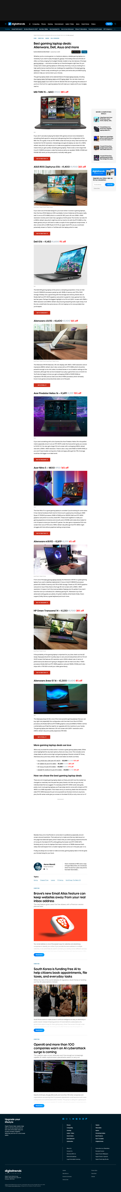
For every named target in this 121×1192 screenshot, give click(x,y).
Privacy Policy (97, 188)
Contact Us (69, 1151)
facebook (44, 869)
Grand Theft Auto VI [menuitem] (17, 29)
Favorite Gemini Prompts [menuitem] (95, 29)
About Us (69, 1148)
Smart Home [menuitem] (85, 24)
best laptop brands (72, 77)
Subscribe (109, 184)
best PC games (59, 58)
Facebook (63, 1119)
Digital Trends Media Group (14, 1186)
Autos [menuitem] (77, 24)
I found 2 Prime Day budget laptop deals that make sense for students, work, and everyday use (106, 149)
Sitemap (93, 1176)
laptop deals (41, 81)
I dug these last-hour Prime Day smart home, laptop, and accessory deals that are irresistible (106, 121)
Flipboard (86, 1119)
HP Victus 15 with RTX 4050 (46, 767)
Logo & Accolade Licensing (73, 1159)
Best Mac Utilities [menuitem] (43, 29)
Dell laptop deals (50, 79)
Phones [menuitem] (43, 24)
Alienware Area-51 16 (43, 719)
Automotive (70, 1141)
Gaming (36, 880)
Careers (64, 1170)
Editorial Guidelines (71, 1156)
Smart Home (70, 1136)
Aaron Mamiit (38, 52)
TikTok (76, 1119)
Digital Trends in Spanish (102, 1156)
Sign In (109, 24)
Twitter (70, 1119)
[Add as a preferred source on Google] (76, 51)
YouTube (73, 1119)
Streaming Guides (100, 1133)
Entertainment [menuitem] (59, 24)
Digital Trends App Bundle (102, 1159)
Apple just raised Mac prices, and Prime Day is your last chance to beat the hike (106, 139)
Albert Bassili (46, 52)
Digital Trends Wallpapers (102, 1153)
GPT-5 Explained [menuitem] (107, 29)
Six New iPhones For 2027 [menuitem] (31, 29)
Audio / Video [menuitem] (70, 24)
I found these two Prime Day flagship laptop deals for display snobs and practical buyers (106, 130)
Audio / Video (70, 1133)
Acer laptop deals (39, 79)
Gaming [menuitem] (50, 24)
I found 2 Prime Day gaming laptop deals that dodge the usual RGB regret (106, 158)
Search (115, 24)
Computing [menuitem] (35, 24)
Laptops (53, 880)
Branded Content (100, 1151)
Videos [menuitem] (93, 24)
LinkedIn (83, 1119)
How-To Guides (100, 1139)
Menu (6, 24)
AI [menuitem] (29, 24)
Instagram (66, 1119)
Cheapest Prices (44, 880)
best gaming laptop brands (52, 580)
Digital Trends (13, 26)
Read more (39, 955)
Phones (69, 1125)
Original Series (99, 1141)
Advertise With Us (71, 1153)
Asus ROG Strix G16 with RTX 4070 (48, 761)
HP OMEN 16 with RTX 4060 (46, 764)
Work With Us (65, 1173)
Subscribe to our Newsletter (102, 1148)
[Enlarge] (85, 97)
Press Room (93, 1173)
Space (97, 1130)
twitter (47, 869)
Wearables (98, 1128)
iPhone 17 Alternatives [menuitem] (81, 29)
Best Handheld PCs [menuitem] (55, 29)
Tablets (97, 1125)
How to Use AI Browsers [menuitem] (67, 29)
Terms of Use (65, 1179)
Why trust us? (71, 35)
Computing (70, 1128)
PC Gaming (60, 880)
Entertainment (70, 1139)
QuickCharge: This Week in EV (73, 880)
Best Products (99, 1136)
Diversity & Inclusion (67, 1176)
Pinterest (80, 1119)
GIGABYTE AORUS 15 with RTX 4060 (49, 770)
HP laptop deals (64, 79)
